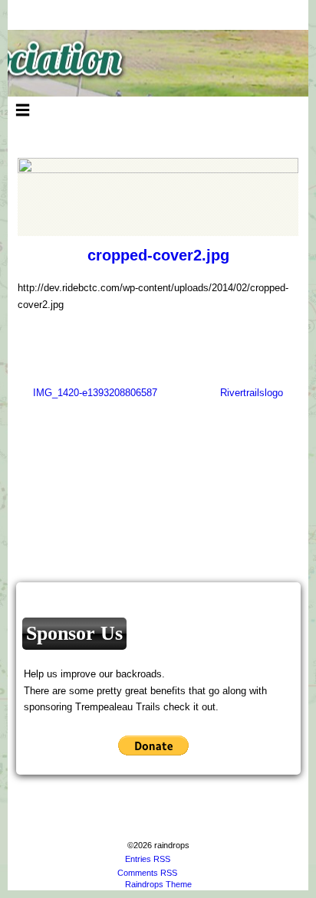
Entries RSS (147, 859)
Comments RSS (147, 872)
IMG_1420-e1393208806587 (95, 392)
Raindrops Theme (158, 884)
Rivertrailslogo (251, 392)
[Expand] (23, 110)
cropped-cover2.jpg (158, 255)
